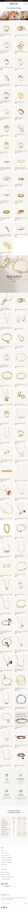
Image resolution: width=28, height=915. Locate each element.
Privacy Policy (4, 853)
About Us (3, 850)
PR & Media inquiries (6, 874)
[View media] (14, 274)
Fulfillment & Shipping (6, 862)
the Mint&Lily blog (5, 879)
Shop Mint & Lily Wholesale (7, 876)
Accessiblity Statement (6, 857)
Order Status (4, 864)
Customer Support (5, 872)
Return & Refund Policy (6, 860)
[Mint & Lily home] (14, 4)
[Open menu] (2, 4)
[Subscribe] (25, 903)
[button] (26, 4)
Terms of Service (5, 855)
